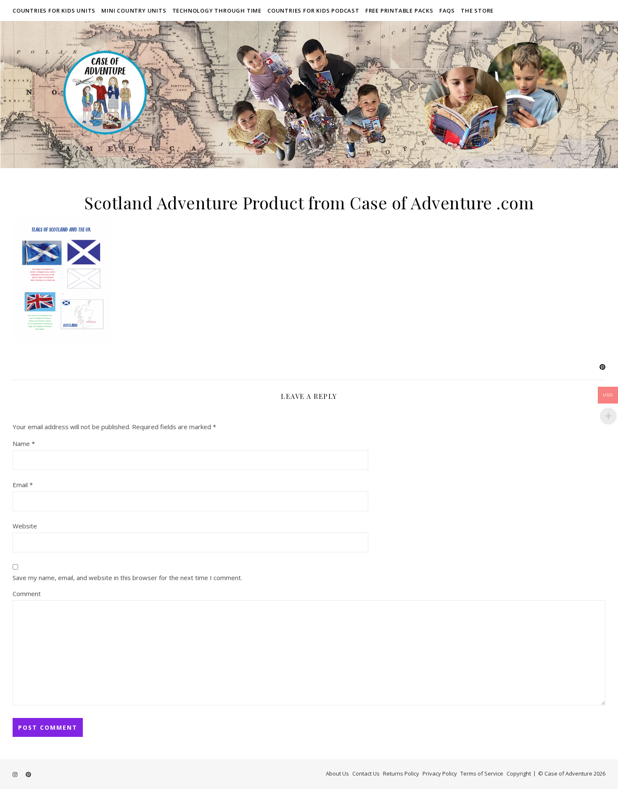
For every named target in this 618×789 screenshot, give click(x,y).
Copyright (519, 773)
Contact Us (366, 773)
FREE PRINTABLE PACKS (399, 10)
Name (24, 443)
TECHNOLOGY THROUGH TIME (216, 10)
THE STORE (477, 10)
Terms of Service (481, 773)
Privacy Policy (440, 773)
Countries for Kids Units (54, 10)
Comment (27, 593)
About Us (337, 773)
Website (25, 526)
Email (23, 484)
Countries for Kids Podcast (313, 10)
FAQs (447, 10)
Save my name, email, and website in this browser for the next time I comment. (127, 577)
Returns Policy (401, 773)
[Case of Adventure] (309, 94)
